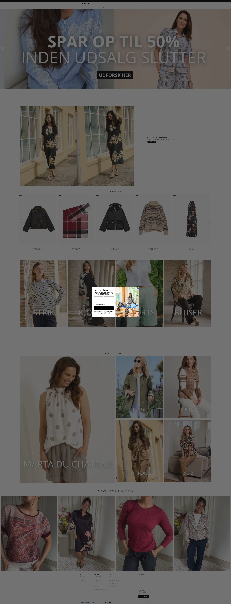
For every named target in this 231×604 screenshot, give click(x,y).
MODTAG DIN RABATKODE (104, 308)
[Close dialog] (137, 288)
